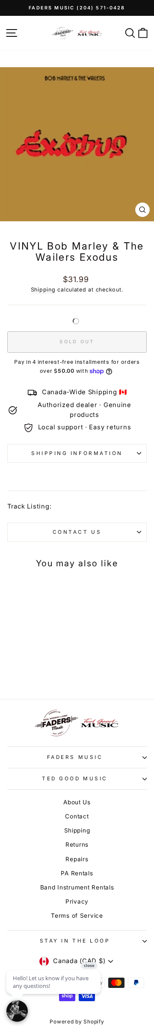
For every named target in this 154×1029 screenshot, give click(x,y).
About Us (77, 802)
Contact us (77, 532)
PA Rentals (77, 873)
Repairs (76, 859)
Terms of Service (77, 915)
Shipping (43, 289)
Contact (77, 816)
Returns (77, 844)
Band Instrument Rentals (77, 887)
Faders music (75, 757)
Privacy (77, 901)
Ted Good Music (74, 779)
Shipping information (77, 453)
